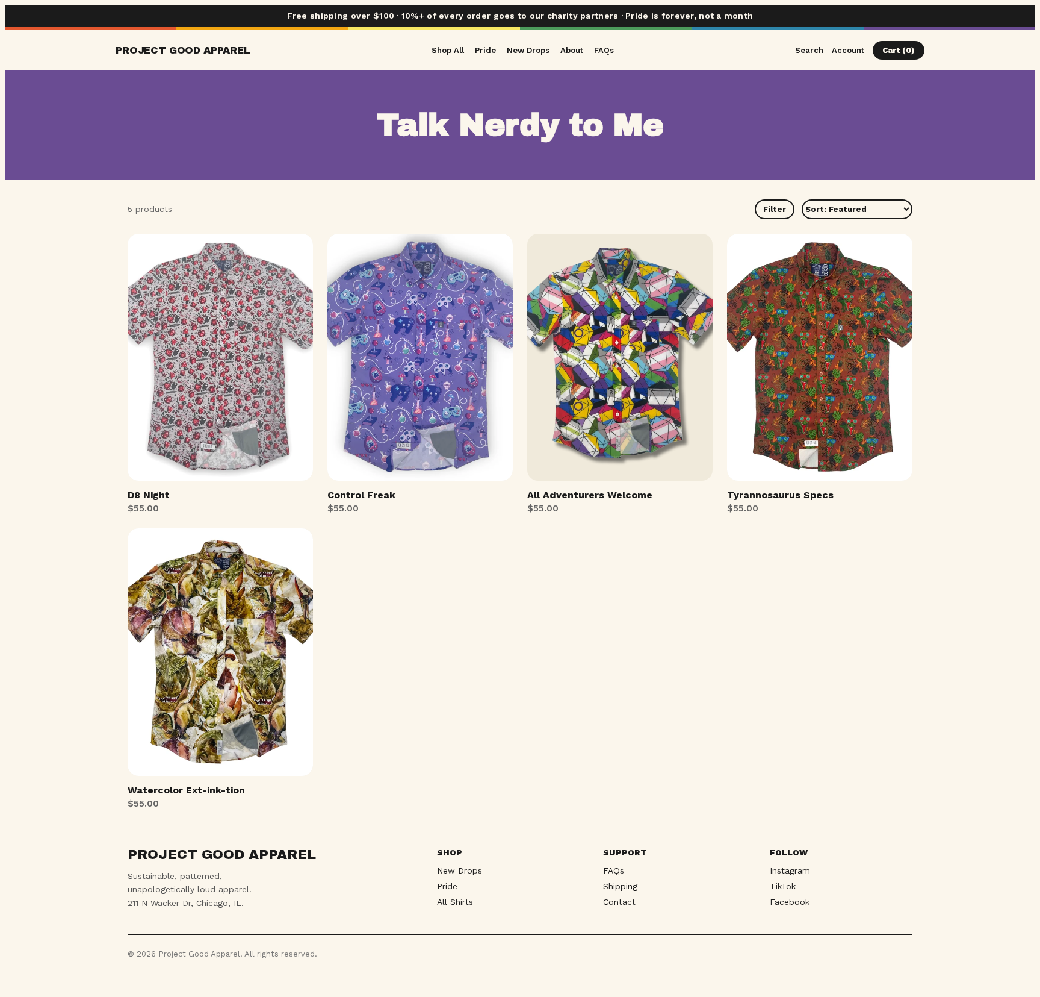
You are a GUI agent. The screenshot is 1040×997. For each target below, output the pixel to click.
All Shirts (455, 902)
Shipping (620, 886)
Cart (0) (898, 50)
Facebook (789, 902)
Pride (485, 50)
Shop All (448, 50)
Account (848, 50)
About (571, 50)
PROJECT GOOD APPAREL (183, 50)
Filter (774, 209)
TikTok (783, 886)
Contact (619, 902)
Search (809, 50)
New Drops (528, 50)
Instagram (790, 870)
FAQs (604, 50)
